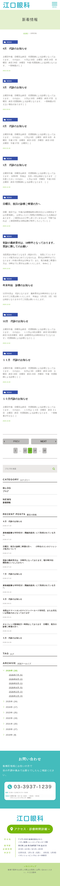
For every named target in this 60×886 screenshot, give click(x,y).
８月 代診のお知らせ (12, 521)
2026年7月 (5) (16, 675)
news (9, 42)
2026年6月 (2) (16, 679)
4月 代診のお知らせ (15, 48)
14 (35, 450)
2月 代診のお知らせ (15, 126)
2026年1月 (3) (16, 696)
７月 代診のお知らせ (12, 574)
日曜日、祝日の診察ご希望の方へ (21, 203)
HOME (25, 33)
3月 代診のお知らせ (15, 87)
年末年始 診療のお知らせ (18, 285)
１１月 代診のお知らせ (16, 360)
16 (44, 450)
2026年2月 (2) (16, 692)
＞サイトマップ (30, 866)
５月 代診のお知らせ (12, 638)
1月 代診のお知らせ (15, 165)
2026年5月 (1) (16, 683)
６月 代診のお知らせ (12, 599)
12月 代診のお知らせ (15, 321)
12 (25, 450)
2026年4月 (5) (16, 687)
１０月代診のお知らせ (15, 398)
